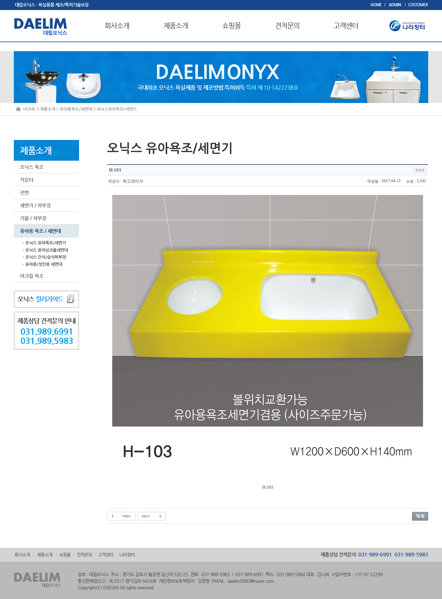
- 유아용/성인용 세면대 (42, 264)
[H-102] (121, 516)
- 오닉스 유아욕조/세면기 (44, 243)
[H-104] (151, 516)
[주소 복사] (420, 170)
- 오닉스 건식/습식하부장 (44, 257)
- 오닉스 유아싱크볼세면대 (45, 250)
